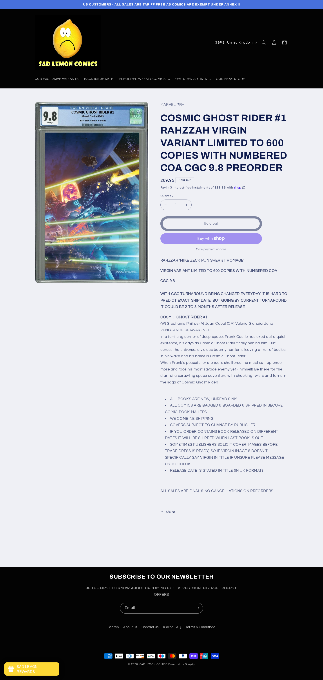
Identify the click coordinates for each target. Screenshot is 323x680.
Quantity (166, 195)
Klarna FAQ (172, 627)
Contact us (150, 627)
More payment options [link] (211, 249)
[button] (144, 79)
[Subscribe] (198, 608)
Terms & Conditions (200, 627)
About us (130, 627)
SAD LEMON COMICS (153, 664)
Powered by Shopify (181, 664)
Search (113, 627)
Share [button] (170, 511)
